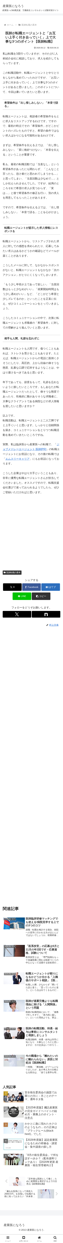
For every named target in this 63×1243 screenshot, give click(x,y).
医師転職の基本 (13, 572)
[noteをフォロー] (46, 614)
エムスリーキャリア (17, 458)
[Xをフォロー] (17, 614)
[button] (41, 596)
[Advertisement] (31, 534)
